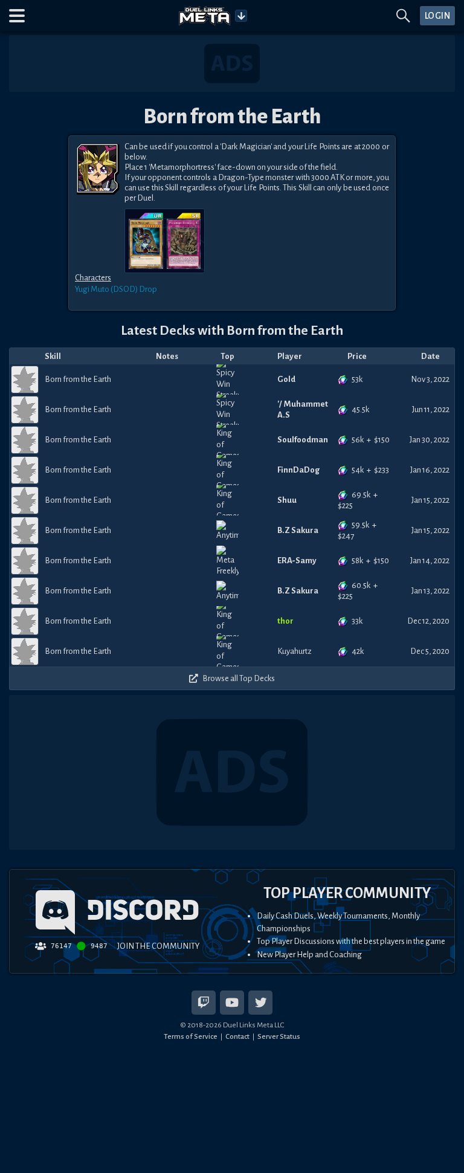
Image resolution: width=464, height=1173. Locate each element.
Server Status (278, 1036)
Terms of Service (191, 1036)
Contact (237, 1036)
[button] (17, 15)
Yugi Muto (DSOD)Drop (116, 289)
